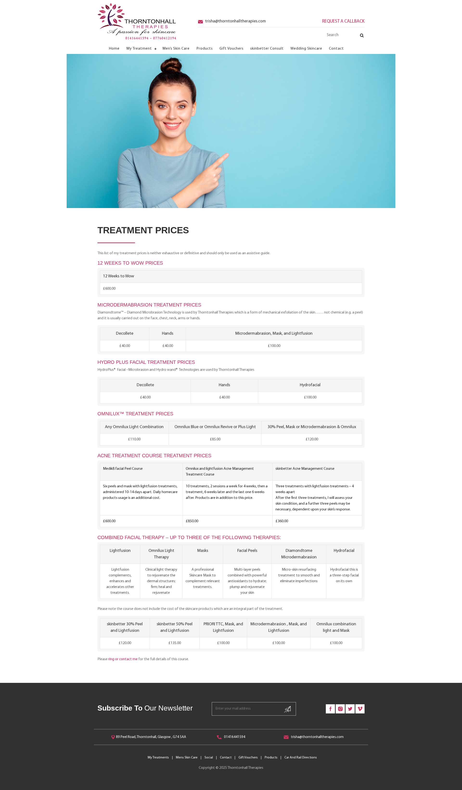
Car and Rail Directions (300, 757)
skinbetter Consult (267, 49)
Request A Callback (343, 21)
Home (114, 49)
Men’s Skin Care (176, 49)
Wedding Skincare (306, 49)
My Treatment (139, 49)
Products (204, 49)
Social (209, 757)
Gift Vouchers (231, 49)
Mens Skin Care (187, 757)
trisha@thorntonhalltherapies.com (235, 21)
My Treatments (158, 757)
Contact (336, 49)
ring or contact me (123, 659)
